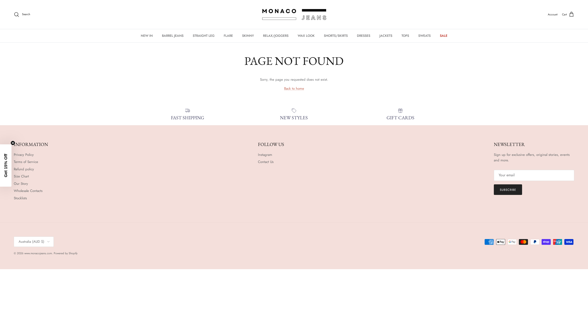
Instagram (265, 154)
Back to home (294, 88)
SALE (443, 35)
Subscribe (508, 190)
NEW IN (147, 35)
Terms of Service (26, 161)
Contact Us (266, 161)
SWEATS (424, 35)
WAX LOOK (306, 35)
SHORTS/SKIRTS (336, 35)
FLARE (228, 35)
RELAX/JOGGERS (275, 35)
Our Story (21, 183)
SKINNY (248, 35)
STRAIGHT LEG (204, 35)
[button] (5, 165)
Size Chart (21, 176)
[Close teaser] (13, 143)
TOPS (405, 35)
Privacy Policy (24, 154)
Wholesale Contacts (28, 190)
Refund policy (24, 169)
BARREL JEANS (173, 35)
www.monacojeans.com (38, 253)
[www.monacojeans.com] (294, 14)
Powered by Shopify (65, 253)
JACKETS (385, 35)
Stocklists (20, 198)
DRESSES (363, 35)
